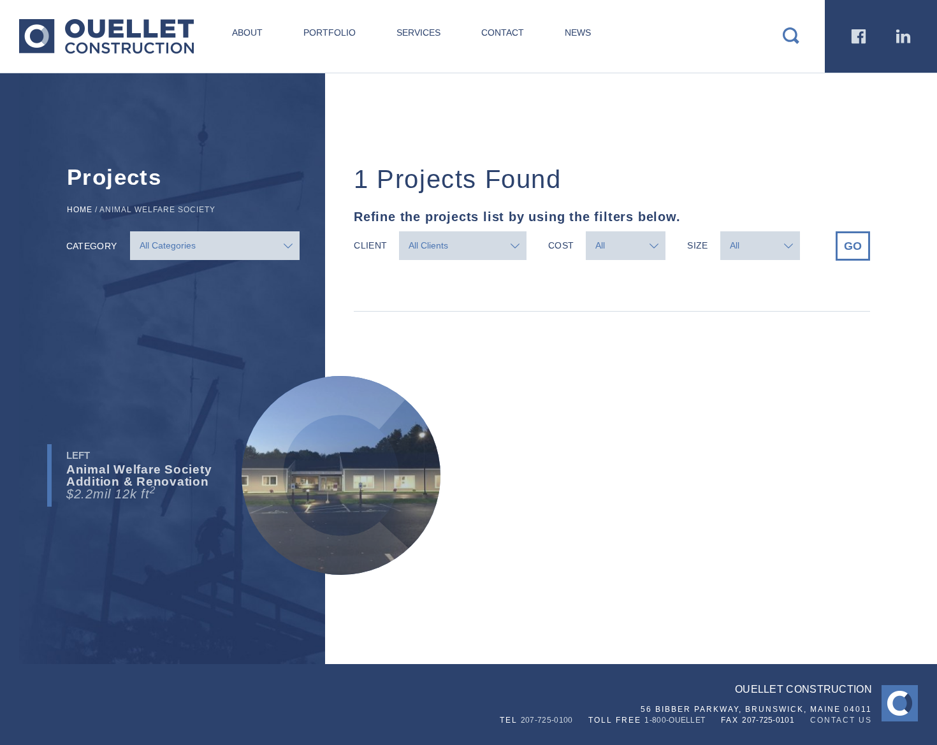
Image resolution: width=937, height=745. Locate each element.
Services (418, 32)
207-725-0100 (547, 720)
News (578, 32)
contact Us (841, 720)
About (247, 32)
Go (853, 246)
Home (79, 209)
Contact (502, 32)
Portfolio (329, 32)
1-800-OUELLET (674, 720)
